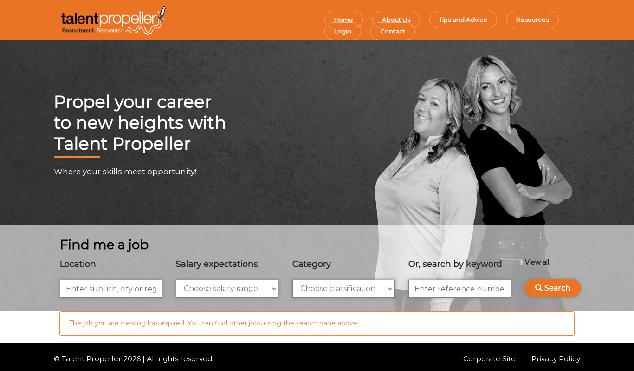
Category (311, 263)
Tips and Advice (463, 19)
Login (342, 31)
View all (537, 262)
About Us (396, 19)
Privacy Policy (555, 358)
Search (556, 288)
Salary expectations (217, 263)
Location (78, 263)
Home (343, 19)
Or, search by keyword (455, 263)
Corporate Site (489, 358)
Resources (532, 19)
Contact (392, 31)
